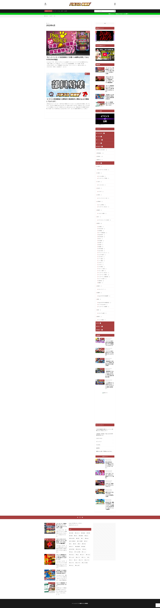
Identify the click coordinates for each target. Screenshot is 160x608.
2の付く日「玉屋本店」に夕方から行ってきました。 (109, 485)
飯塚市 (99, 316)
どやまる (88, 554)
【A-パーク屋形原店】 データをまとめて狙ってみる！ (109, 104)
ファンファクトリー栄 (103, 198)
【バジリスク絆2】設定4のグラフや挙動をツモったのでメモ (109, 353)
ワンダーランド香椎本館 (100, 68)
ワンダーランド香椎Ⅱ (103, 274)
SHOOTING (79, 549)
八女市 (99, 181)
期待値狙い (100, 153)
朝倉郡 (99, 210)
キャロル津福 (101, 176)
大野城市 (99, 201)
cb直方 (78, 538)
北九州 (99, 188)
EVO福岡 (101, 240)
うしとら (84, 551)
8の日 (76, 535)
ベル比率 (65, 11)
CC (82, 538)
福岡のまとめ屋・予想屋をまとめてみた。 (104, 451)
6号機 (71, 535)
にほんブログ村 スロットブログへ (75, 523)
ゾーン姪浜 (101, 258)
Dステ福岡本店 (72, 541)
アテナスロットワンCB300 (104, 220)
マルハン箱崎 (101, 270)
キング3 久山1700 (102, 304)
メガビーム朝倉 (102, 213)
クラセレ (58, 11)
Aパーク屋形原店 (101, 102)
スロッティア (101, 289)
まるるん (71, 565)
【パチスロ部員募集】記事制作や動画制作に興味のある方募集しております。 (67, 100)
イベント (99, 139)
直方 (98, 216)
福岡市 (99, 223)
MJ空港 (100, 244)
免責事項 (98, 448)
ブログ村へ (98, 444)
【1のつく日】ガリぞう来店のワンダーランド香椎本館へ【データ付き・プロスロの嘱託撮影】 (109, 79)
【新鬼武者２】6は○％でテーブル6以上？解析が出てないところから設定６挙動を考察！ (109, 374)
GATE (75, 543)
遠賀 (98, 309)
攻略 (88, 32)
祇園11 (100, 282)
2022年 (51, 16)
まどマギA (78, 562)
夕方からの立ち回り (102, 149)
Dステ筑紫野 (80, 541)
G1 (70, 543)
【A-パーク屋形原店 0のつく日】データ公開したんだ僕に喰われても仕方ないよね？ (109, 88)
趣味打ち (99, 159)
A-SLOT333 (101, 228)
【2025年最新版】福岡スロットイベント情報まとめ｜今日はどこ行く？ (104, 430)
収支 (62, 11)
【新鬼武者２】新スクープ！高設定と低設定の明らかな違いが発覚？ (109, 363)
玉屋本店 (101, 280)
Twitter (85, 549)
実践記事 (100, 146)
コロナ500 (101, 256)
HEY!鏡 (84, 543)
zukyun (71, 551)
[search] (114, 11)
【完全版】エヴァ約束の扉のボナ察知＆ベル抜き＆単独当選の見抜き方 (109, 96)
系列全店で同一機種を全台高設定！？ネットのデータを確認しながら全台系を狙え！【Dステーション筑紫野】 (109, 506)
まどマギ (54, 11)
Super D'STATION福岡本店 (104, 302)
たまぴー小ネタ (99, 438)
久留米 (99, 172)
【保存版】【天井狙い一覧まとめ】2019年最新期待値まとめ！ (104, 434)
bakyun (87, 535)
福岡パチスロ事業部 (84, 603)
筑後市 (99, 285)
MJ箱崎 (100, 246)
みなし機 (77, 565)
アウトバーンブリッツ (103, 252)
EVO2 (100, 238)
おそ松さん (72, 554)
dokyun (87, 538)
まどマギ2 (72, 562)
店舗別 (99, 163)
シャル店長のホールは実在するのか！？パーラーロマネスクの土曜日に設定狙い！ (109, 385)
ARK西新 (101, 230)
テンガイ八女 (101, 184)
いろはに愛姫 (78, 551)
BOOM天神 (101, 236)
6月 (54, 16)
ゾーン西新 (101, 260)
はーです (78, 557)
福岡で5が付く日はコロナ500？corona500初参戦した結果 (109, 494)
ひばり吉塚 (101, 250)
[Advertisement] (104, 541)
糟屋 (98, 299)
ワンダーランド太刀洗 (103, 169)
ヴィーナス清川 (102, 278)
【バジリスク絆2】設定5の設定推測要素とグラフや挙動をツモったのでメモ (109, 343)
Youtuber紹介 (100, 133)
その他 (99, 136)
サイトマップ (98, 441)
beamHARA (101, 234)
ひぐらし (84, 557)
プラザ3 (100, 264)
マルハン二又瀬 (102, 268)
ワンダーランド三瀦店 (103, 178)
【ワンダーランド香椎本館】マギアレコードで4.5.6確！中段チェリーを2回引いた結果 (109, 70)
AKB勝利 (81, 535)
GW (79, 543)
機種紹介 (99, 329)
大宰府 (99, 194)
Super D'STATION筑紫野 (104, 295)
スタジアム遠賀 (102, 313)
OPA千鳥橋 (101, 248)
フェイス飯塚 (101, 319)
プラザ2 (100, 262)
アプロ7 (100, 191)
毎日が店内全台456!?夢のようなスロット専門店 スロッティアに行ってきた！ (109, 464)
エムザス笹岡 (101, 254)
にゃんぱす (72, 557)
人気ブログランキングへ (73, 525)
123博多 (100, 226)
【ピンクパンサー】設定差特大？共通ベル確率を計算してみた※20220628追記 (67, 58)
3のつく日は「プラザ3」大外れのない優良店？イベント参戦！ (109, 475)
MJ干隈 (100, 242)
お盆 (77, 554)
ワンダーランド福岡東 (103, 306)
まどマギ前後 (85, 562)
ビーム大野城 (101, 204)
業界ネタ (99, 326)
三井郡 (99, 166)
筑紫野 (99, 292)
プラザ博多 (101, 266)
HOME (46, 16)
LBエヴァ (72, 546)
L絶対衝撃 (78, 546)
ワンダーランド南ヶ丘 (103, 206)
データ (88, 73)
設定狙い (100, 156)
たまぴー (82, 554)
